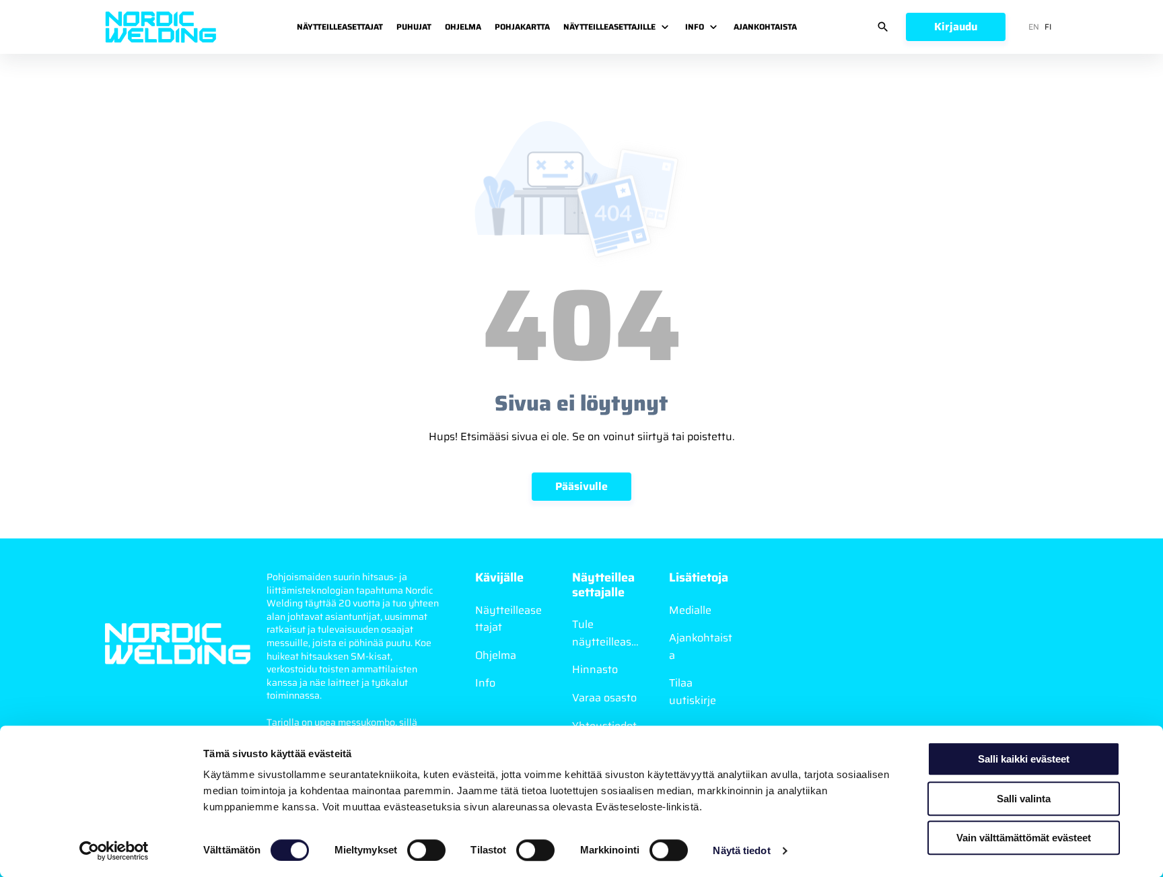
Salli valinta (1024, 798)
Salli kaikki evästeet (1023, 759)
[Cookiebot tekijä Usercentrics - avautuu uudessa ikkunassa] (114, 851)
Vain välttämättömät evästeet (1023, 837)
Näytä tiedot (741, 850)
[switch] (426, 850)
